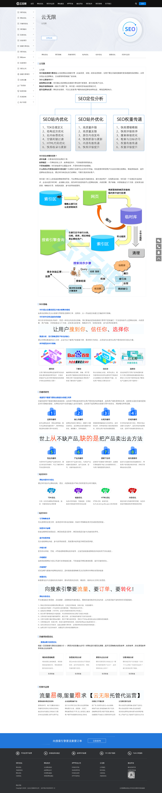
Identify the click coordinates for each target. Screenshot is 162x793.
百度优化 (23, 35)
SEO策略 (58, 54)
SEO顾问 (23, 29)
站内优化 (85, 54)
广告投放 (23, 85)
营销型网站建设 (48, 776)
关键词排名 (19, 770)
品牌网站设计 (48, 770)
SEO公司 (23, 68)
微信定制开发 (132, 767)
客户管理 (23, 102)
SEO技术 (89, 3)
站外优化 (99, 54)
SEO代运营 (50, 3)
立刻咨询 (97, 740)
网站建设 (61, 3)
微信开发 (79, 3)
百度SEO (23, 63)
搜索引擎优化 (24, 46)
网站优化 (40, 3)
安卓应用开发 (76, 770)
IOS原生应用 (75, 773)
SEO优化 (23, 12)
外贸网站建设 (48, 773)
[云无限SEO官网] (21, 3)
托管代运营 (126, 54)
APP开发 (70, 3)
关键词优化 (24, 23)
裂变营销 (23, 91)
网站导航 (18, 785)
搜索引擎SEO (25, 74)
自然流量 (23, 80)
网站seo (23, 57)
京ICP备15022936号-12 (48, 788)
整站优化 (18, 767)
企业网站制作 (48, 767)
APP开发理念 (76, 776)
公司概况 (102, 767)
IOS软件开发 (75, 767)
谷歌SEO (23, 40)
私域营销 (23, 96)
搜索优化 (112, 54)
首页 (32, 3)
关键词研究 (72, 54)
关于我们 (108, 3)
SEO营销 (99, 3)
